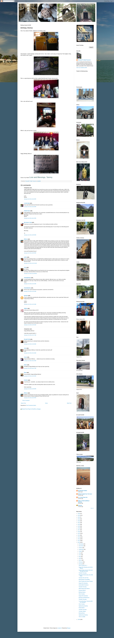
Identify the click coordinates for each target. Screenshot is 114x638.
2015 (79, 533)
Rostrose (80, 505)
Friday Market (81, 607)
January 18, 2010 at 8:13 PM (30, 218)
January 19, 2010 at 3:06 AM (30, 324)
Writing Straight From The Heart (85, 494)
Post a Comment (25, 400)
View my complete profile (81, 67)
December (81, 544)
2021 (79, 522)
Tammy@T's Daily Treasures (84, 60)
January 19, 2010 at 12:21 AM (30, 263)
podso (25, 257)
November (81, 545)
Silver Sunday (82, 594)
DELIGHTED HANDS (82, 490)
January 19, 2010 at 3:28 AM (30, 344)
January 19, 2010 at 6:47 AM (30, 368)
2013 (79, 537)
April (80, 558)
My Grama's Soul (28, 222)
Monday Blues (82, 613)
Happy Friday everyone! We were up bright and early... (86, 571)
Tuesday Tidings (82, 611)
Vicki (25, 267)
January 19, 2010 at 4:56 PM (30, 388)
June (80, 554)
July (80, 553)
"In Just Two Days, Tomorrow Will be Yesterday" (86, 602)
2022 (79, 520)
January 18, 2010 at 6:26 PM (30, 199)
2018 (79, 528)
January (81, 563)
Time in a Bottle (82, 616)
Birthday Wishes (82, 592)
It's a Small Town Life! (82, 497)
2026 (79, 513)
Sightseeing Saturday (83, 605)
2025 (79, 515)
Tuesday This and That (83, 577)
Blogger (68, 628)
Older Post (69, 403)
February (81, 562)
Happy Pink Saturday (83, 583)
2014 (79, 535)
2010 (79, 542)
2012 (79, 538)
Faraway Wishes (82, 590)
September (81, 549)
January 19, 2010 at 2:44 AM (30, 304)
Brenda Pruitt (27, 339)
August (80, 551)
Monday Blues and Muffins (84, 579)
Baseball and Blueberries (84, 597)
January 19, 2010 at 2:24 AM (30, 283)
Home (46, 403)
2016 (79, 531)
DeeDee (26, 380)
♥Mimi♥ (25, 308)
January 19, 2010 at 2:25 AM (30, 291)
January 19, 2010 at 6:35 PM (30, 397)
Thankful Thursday (83, 573)
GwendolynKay (27, 277)
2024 (79, 517)
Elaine (25, 364)
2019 (79, 526)
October (80, 547)
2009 (79, 619)
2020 (79, 524)
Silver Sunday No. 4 (83, 565)
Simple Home (27, 210)
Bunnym (26, 295)
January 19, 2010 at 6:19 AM (30, 360)
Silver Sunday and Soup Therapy (86, 581)
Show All (92, 508)
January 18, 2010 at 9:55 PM (30, 235)
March (80, 560)
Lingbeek (59, 628)
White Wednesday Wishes (84, 588)
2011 (79, 540)
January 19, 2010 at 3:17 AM (30, 335)
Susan (25, 357)
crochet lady (27, 203)
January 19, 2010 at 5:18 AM (30, 353)
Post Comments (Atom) (31, 405)
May (80, 556)
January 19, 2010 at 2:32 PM (30, 376)
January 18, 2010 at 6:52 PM (30, 206)
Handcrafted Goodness (83, 585)
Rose (25, 372)
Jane (25, 348)
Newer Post (23, 403)
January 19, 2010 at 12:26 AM (30, 273)
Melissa (25, 239)
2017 (79, 529)
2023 (79, 519)
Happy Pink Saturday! (83, 595)
